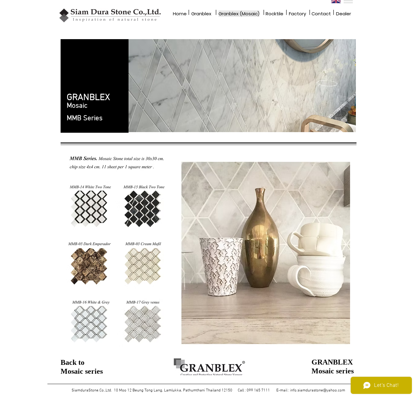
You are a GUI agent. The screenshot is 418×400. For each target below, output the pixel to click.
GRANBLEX (332, 362)
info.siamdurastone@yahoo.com (317, 390)
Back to (72, 362)
